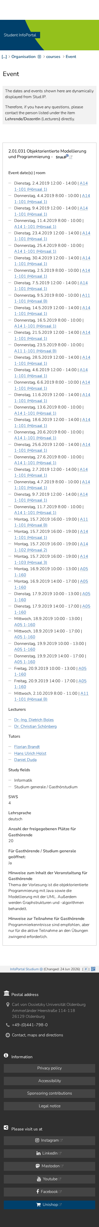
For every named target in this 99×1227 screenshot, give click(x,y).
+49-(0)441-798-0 (30, 1025)
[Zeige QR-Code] (92, 968)
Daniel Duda (25, 760)
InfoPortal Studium (24, 969)
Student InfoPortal (20, 35)
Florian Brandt (27, 747)
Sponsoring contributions (49, 1093)
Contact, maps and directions (37, 1035)
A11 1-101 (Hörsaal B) (35, 351)
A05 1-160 (24, 625)
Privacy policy (49, 1068)
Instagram (49, 1140)
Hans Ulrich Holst (30, 753)
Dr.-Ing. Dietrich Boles (34, 720)
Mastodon (50, 1166)
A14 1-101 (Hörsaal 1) (35, 227)
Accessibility (49, 1081)
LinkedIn (49, 1153)
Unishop (50, 1204)
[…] (4, 56)
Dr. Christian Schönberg (35, 726)
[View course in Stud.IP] (64, 157)
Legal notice (49, 1106)
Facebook (49, 1191)
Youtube (49, 1179)
